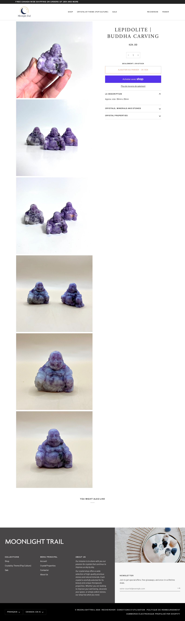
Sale (6, 570)
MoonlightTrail (86, 610)
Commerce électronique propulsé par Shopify (153, 614)
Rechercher (109, 610)
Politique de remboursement (163, 610)
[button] (70, 12)
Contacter (44, 570)
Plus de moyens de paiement (133, 86)
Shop (7, 561)
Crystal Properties (48, 565)
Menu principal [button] (48, 557)
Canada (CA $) (33, 612)
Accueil (43, 561)
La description (113, 94)
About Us (44, 574)
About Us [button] (81, 557)
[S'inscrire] (178, 588)
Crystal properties (116, 116)
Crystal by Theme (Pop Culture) (18, 565)
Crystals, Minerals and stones (123, 108)
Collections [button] (12, 557)
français (12, 612)
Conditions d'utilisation (131, 610)
